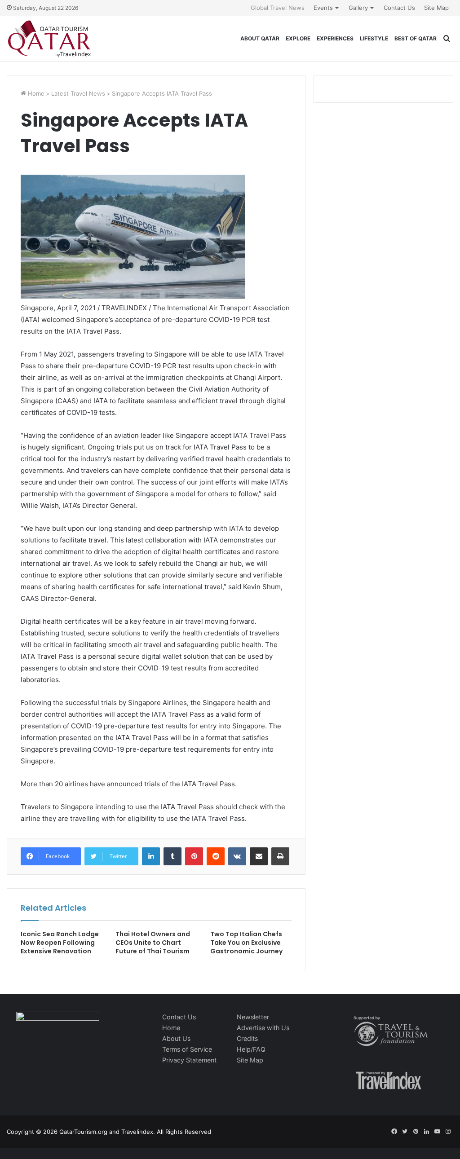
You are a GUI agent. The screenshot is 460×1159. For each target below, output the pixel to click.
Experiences (335, 38)
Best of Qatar (415, 38)
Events (323, 7)
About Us (176, 1038)
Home (35, 93)
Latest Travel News (78, 93)
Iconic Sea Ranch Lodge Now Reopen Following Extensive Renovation (60, 943)
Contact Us (399, 7)
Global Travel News (278, 7)
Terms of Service (187, 1049)
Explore (298, 38)
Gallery (358, 7)
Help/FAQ (251, 1049)
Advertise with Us (263, 1027)
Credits (247, 1038)
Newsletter (253, 1017)
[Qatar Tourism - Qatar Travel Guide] (49, 38)
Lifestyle (374, 38)
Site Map (436, 7)
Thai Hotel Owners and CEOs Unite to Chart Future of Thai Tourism (152, 943)
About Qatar (259, 38)
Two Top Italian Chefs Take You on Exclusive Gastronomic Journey (246, 943)
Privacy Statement (189, 1060)
